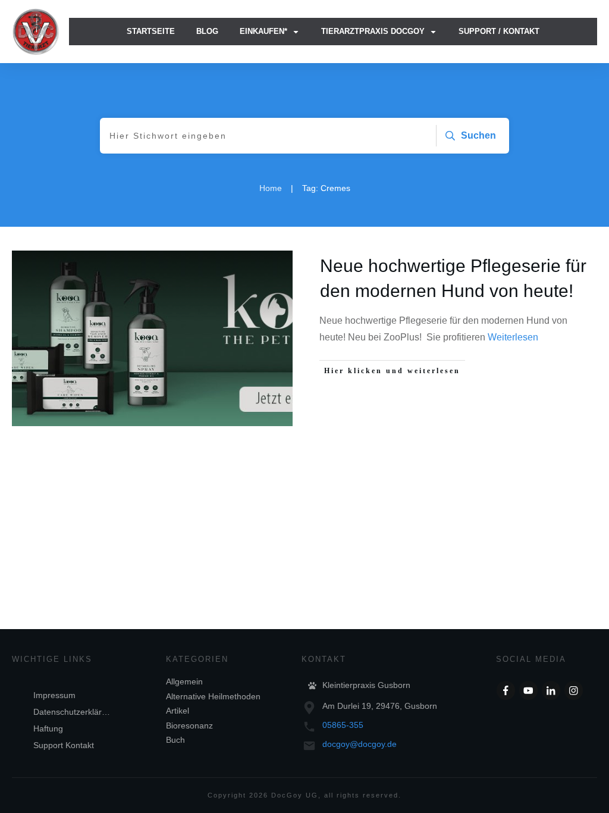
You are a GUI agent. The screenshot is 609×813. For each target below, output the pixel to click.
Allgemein (184, 681)
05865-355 (342, 725)
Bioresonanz (189, 725)
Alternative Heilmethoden (213, 696)
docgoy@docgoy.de (359, 744)
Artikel (177, 710)
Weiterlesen (513, 337)
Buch (175, 740)
